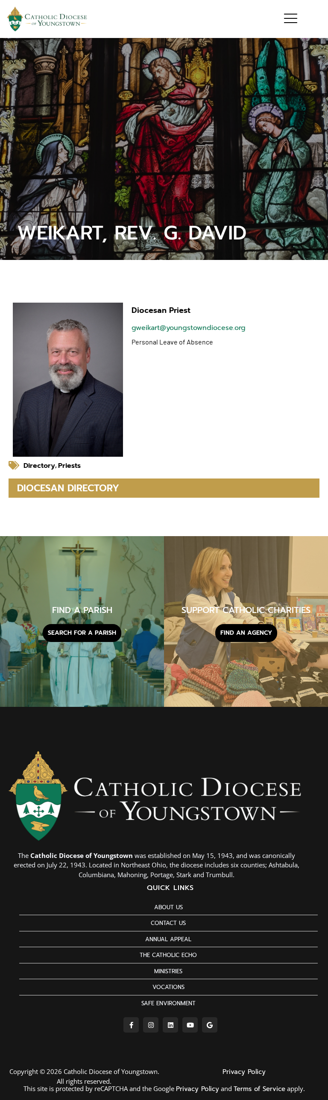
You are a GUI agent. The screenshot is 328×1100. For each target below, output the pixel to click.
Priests (69, 466)
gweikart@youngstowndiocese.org (189, 328)
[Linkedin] (170, 1025)
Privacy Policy (244, 1072)
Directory (39, 466)
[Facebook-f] (131, 1025)
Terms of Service (259, 1089)
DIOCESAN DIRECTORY (68, 488)
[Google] (209, 1025)
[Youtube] (190, 1025)
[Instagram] (150, 1025)
